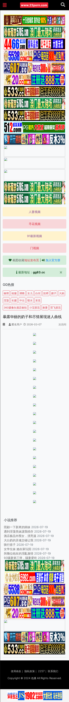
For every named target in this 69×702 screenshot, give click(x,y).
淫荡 (6, 300)
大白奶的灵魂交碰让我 (18, 540)
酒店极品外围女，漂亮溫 (20, 536)
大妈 (61, 293)
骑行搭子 (10, 544)
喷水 (30, 300)
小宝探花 (34, 307)
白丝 (37, 293)
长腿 (14, 300)
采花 (37, 300)
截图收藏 (26, 260)
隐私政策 (29, 671)
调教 (22, 293)
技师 (45, 293)
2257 (41, 671)
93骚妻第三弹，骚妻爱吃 (20, 558)
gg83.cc (39, 272)
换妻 (45, 307)
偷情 (6, 293)
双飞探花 (55, 307)
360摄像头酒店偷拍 (15, 307)
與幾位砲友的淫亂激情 (18, 553)
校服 (14, 293)
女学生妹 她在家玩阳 (17, 549)
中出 (22, 300)
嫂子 (53, 293)
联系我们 (53, 671)
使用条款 (16, 671)
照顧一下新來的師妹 (17, 527)
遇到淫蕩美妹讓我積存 (18, 531)
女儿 (30, 293)
